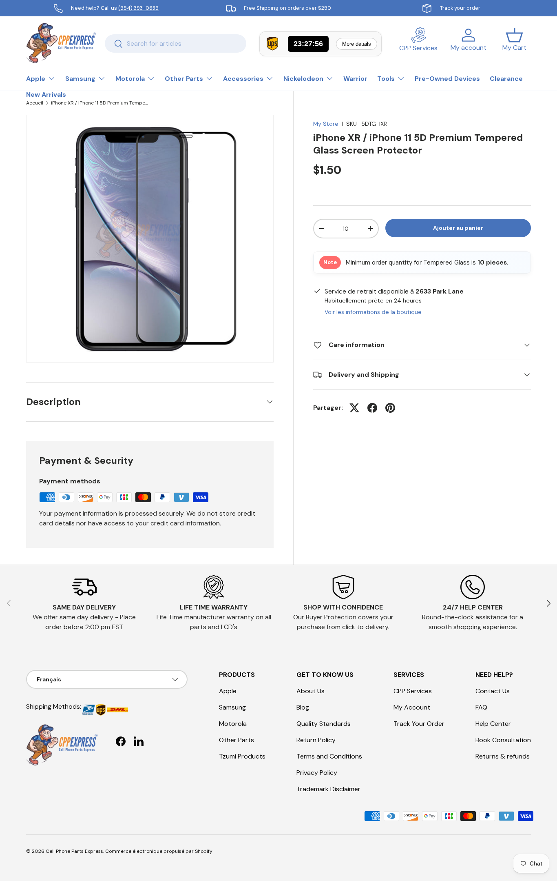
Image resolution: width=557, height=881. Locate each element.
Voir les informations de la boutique (373, 312)
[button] (514, 43)
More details (356, 44)
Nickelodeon (303, 78)
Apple (35, 78)
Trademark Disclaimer (328, 789)
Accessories (243, 78)
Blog (302, 707)
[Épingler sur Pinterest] (390, 408)
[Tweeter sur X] (354, 408)
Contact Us (492, 691)
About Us (310, 691)
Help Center (493, 723)
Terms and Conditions (329, 756)
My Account (411, 707)
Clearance (506, 78)
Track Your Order (418, 723)
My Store (325, 123)
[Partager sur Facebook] (372, 408)
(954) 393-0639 (138, 7)
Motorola (130, 78)
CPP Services (412, 691)
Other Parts (184, 78)
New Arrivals (46, 94)
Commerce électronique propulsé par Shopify (158, 851)
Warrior (355, 78)
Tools (386, 78)
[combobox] (175, 43)
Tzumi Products (242, 756)
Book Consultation (503, 740)
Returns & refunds (502, 756)
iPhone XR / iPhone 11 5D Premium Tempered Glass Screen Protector (100, 102)
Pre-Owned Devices (447, 78)
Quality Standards (323, 723)
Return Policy (316, 740)
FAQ (481, 707)
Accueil (34, 102)
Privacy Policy (316, 772)
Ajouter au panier (458, 227)
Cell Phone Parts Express (74, 851)
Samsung (80, 78)
